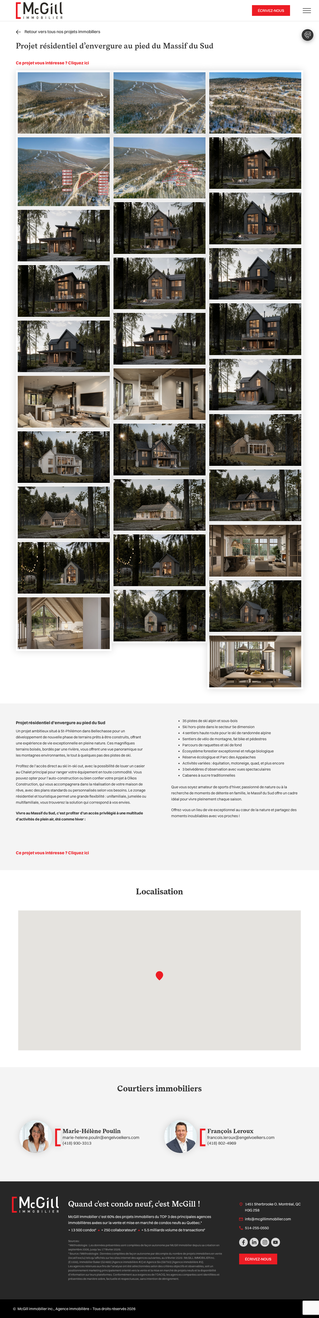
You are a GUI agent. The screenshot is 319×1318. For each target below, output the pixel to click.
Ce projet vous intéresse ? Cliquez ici (52, 63)
